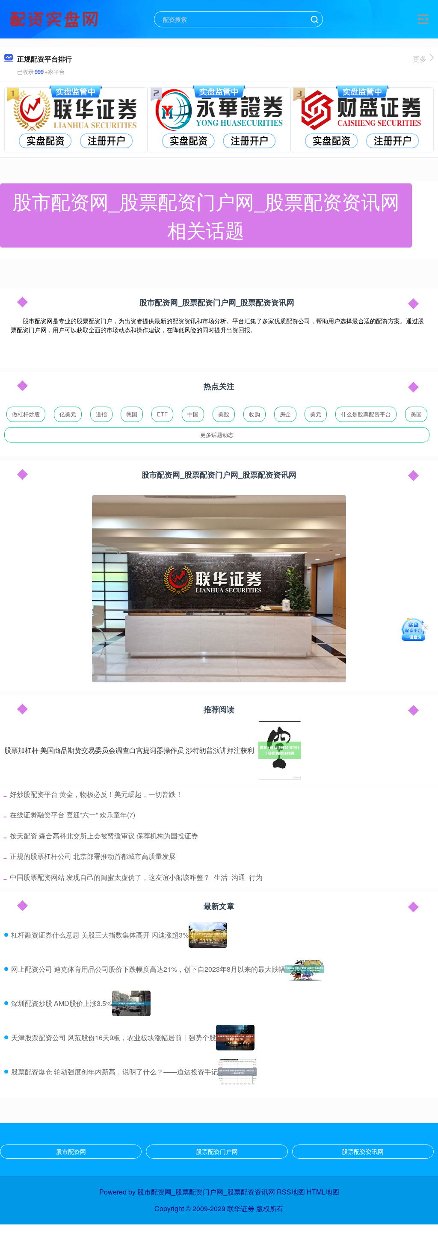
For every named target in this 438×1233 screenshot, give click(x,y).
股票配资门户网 (217, 1151)
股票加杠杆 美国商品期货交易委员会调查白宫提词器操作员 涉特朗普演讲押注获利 (129, 750)
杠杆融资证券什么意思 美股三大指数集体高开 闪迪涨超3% (100, 935)
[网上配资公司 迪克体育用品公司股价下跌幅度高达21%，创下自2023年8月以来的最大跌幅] (304, 969)
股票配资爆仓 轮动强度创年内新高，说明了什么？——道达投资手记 (114, 1072)
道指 (101, 414)
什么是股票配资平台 (366, 414)
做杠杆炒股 (26, 414)
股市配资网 (71, 1151)
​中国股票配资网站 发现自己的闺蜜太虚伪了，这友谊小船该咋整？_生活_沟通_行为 (136, 877)
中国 (192, 414)
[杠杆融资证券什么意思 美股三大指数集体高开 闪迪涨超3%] (208, 935)
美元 (315, 414)
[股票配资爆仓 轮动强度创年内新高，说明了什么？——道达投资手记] (237, 1072)
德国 (131, 414)
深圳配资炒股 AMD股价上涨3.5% (61, 1003)
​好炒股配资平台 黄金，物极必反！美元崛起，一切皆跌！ (96, 794)
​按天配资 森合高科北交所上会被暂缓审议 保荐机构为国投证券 (104, 836)
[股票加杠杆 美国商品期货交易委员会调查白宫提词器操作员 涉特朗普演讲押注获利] (279, 750)
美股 (223, 414)
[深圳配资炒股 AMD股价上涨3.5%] (131, 1003)
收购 (254, 414)
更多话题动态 (217, 435)
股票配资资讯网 (363, 1151)
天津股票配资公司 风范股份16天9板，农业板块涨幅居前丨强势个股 (113, 1037)
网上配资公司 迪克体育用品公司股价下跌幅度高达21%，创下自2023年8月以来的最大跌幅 (148, 969)
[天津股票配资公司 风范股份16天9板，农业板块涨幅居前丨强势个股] (235, 1037)
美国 (416, 414)
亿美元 (67, 414)
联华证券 (241, 1208)
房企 (285, 414)
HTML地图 (323, 1192)
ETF (162, 414)
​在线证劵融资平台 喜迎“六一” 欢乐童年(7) (72, 815)
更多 (419, 59)
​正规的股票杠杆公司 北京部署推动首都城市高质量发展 (93, 856)
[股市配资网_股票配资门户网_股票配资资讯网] (55, 18)
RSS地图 (291, 1192)
